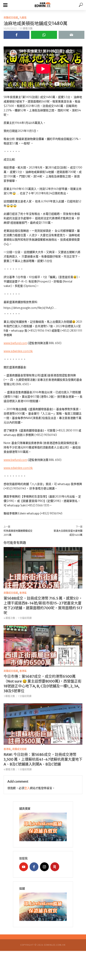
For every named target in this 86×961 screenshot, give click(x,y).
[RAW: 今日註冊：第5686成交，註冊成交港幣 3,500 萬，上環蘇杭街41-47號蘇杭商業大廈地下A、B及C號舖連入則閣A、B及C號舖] (43, 724)
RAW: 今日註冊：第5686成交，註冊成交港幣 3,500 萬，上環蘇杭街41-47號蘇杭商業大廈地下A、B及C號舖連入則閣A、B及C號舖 (43, 759)
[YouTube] (23, 866)
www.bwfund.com (15, 343)
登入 (27, 788)
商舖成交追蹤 (11, 17)
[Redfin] (54, 866)
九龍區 (23, 17)
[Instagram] (44, 866)
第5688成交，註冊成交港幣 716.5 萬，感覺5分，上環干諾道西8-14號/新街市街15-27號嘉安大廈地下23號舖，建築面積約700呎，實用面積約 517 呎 (43, 605)
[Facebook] (34, 866)
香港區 (23, 592)
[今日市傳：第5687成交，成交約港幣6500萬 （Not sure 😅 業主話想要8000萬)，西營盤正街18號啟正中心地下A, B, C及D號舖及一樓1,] (43, 646)
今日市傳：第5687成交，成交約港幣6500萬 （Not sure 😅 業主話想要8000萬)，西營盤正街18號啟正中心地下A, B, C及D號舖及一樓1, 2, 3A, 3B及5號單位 (42, 683)
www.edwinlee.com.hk (18, 351)
